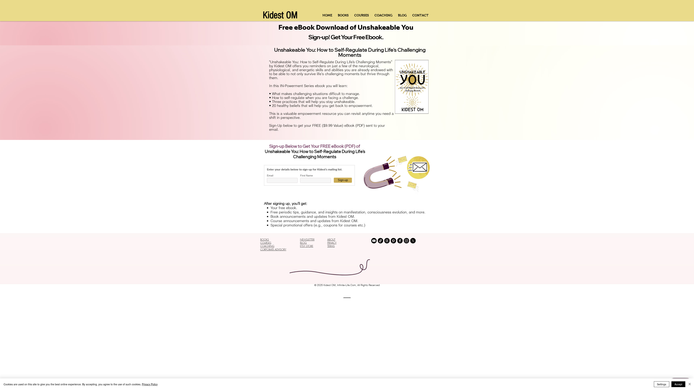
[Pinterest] (393, 240)
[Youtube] (374, 240)
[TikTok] (380, 240)
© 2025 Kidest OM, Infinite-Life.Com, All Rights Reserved (347, 285)
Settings (661, 384)
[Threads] (387, 240)
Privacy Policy (150, 384)
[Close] (689, 384)
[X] (413, 240)
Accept (678, 384)
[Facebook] (400, 240)
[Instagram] (406, 240)
